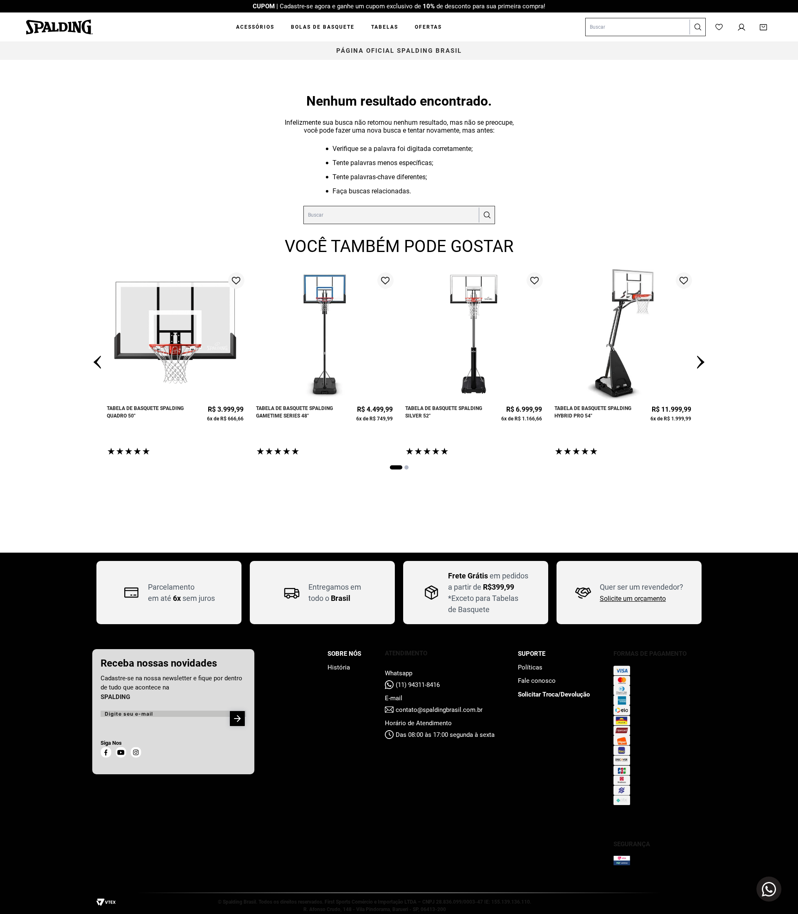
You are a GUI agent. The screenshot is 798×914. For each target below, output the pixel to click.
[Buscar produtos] (697, 27)
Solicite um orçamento (633, 599)
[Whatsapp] (768, 889)
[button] (396, 467)
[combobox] (645, 27)
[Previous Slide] (97, 363)
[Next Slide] (700, 363)
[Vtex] (108, 903)
